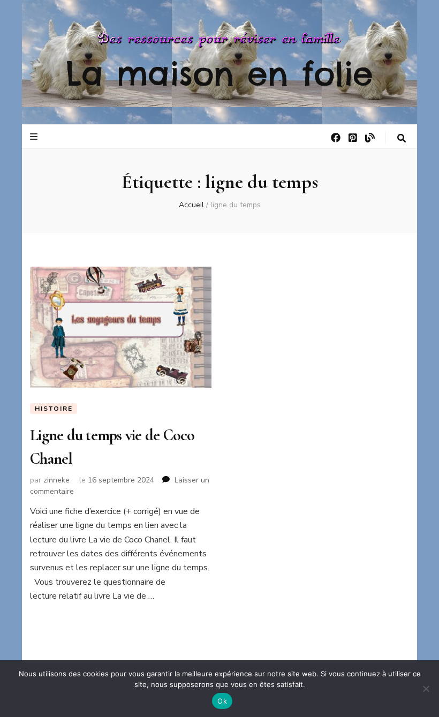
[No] (425, 688)
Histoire (53, 408)
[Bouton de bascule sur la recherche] (401, 138)
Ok (222, 701)
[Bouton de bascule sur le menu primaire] (35, 136)
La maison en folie (219, 73)
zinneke (56, 480)
